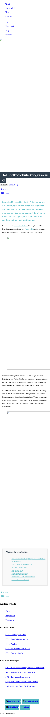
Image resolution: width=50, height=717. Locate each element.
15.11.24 (4, 185)
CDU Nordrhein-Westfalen (17, 648)
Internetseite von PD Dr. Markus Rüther (23, 577)
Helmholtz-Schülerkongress (20, 573)
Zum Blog (13, 185)
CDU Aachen (11, 644)
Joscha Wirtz (29, 229)
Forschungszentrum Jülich (19, 567)
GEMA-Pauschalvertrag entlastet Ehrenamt (24, 667)
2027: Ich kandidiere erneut (17, 677)
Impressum (10, 615)
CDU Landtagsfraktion (15, 634)
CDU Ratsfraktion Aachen (17, 639)
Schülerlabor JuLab (17, 570)
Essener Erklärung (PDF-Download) (22, 564)
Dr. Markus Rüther (21, 226)
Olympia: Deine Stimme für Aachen (21, 681)
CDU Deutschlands (14, 653)
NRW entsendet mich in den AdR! (20, 672)
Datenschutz (11, 620)
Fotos (7, 611)
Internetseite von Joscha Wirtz (20, 580)
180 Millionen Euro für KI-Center (20, 686)
